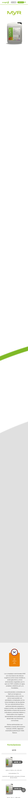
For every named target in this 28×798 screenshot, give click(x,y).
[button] (25, 2)
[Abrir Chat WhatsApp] (23, 790)
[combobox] (12, 2)
